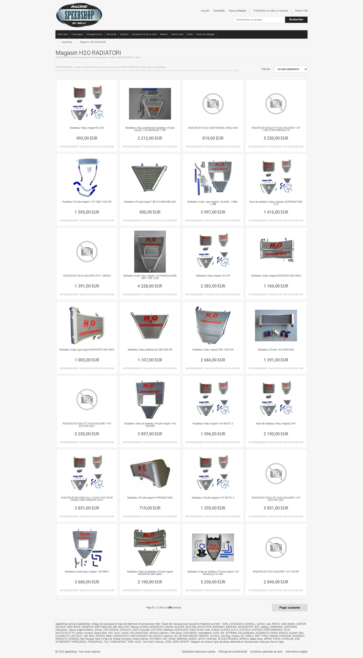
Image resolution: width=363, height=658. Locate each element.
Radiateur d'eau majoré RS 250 (87, 127)
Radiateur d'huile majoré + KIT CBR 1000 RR (87, 201)
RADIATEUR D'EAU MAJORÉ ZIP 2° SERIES (87, 275)
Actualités (219, 10)
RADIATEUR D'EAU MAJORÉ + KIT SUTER (276, 571)
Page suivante (289, 607)
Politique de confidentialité (233, 651)
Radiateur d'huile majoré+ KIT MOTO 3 (213, 497)
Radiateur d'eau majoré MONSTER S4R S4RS (276, 275)
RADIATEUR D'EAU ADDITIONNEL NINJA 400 (213, 127)
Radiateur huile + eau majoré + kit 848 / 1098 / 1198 (213, 203)
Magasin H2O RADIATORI (93, 42)
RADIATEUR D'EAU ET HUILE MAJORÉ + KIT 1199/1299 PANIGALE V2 (276, 129)
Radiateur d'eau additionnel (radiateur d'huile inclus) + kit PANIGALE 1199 (149, 129)
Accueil (205, 10)
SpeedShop (67, 42)
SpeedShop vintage (88, 624)
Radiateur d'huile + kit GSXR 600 (276, 349)
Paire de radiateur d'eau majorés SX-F (276, 423)
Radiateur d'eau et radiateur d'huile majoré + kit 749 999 (150, 425)
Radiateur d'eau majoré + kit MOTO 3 (213, 423)
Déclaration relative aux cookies (199, 651)
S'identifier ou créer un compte (270, 10)
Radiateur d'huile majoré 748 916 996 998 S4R (150, 201)
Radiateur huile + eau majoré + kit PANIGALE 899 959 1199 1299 (150, 277)
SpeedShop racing (65, 624)
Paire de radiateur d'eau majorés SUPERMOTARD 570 (275, 203)
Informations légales (296, 651)
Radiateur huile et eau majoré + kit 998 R (87, 571)
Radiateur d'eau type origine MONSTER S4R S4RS (86, 349)
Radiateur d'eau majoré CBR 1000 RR (213, 349)
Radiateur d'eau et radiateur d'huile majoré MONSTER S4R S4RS (150, 573)
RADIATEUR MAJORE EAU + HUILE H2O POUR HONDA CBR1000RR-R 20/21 (87, 499)
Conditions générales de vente (266, 651)
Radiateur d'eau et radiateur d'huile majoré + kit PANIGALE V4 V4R (213, 573)
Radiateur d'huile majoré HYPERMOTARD (150, 497)
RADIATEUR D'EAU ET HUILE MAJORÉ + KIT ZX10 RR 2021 (87, 425)
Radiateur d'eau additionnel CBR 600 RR (150, 349)
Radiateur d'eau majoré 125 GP (213, 275)
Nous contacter (237, 10)
